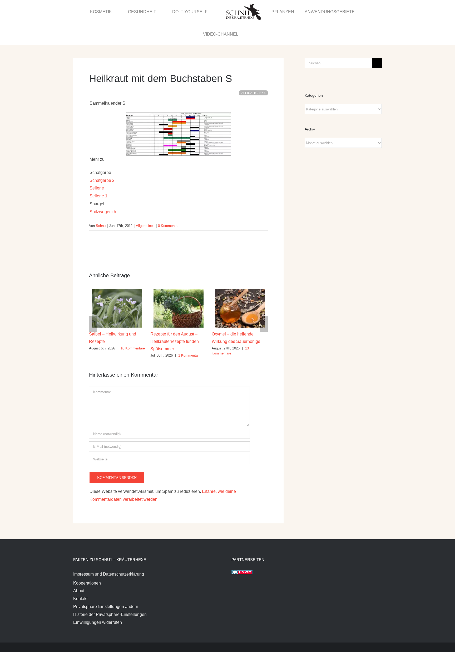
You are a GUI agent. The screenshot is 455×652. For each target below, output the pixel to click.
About (78, 568)
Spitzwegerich (103, 189)
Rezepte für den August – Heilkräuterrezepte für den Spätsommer (119, 319)
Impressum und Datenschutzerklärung (108, 552)
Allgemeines (145, 204)
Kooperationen (87, 561)
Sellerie (97, 166)
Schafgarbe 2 (102, 158)
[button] (370, 11)
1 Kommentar (133, 333)
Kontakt (80, 576)
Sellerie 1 (98, 174)
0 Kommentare (169, 204)
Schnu (101, 204)
